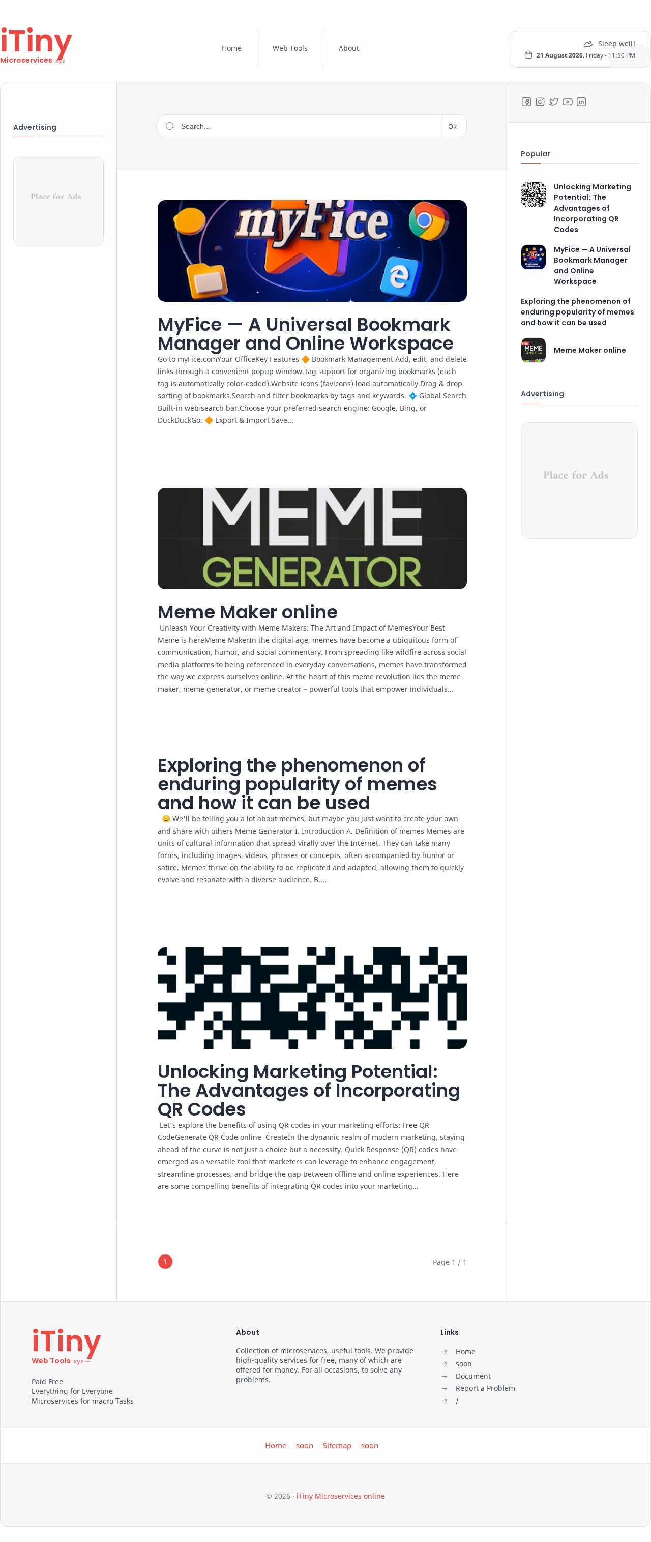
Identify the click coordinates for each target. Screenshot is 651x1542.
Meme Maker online (248, 612)
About (349, 48)
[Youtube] (567, 101)
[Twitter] (553, 101)
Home (232, 48)
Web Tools (290, 48)
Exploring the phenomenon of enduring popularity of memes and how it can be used (297, 784)
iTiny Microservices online (341, 1496)
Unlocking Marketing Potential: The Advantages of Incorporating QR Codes (309, 1090)
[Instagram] (540, 101)
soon (304, 1445)
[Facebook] (526, 101)
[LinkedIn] (581, 101)
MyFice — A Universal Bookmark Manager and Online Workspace (306, 333)
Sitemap (337, 1445)
